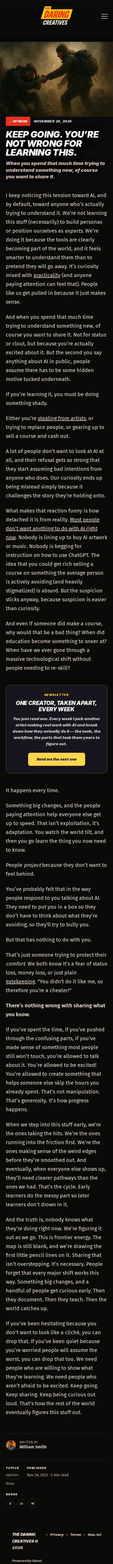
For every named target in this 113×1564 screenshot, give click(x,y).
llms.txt (94, 1534)
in (21, 1504)
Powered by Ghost (27, 1561)
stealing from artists (62, 418)
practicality (46, 275)
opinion (20, 121)
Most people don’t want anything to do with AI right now (53, 528)
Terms (75, 1534)
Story (10, 1483)
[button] (104, 17)
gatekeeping (20, 981)
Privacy (57, 1534)
